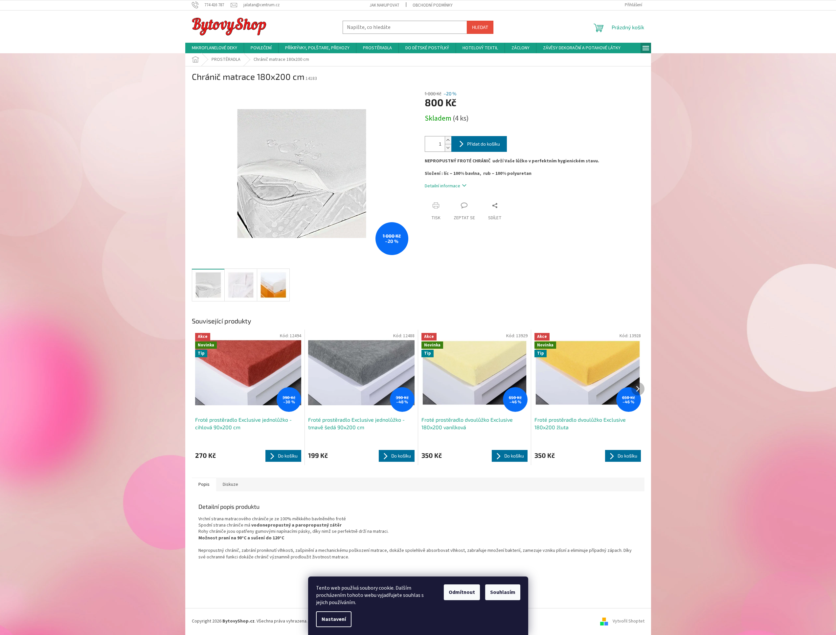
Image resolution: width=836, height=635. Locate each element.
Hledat (480, 27)
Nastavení (334, 619)
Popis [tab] (204, 484)
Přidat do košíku (483, 144)
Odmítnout (462, 592)
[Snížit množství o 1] (448, 148)
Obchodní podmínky (433, 5)
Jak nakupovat (384, 5)
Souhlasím (502, 592)
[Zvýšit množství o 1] (448, 140)
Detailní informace (442, 186)
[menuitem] (214, 48)
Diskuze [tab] (230, 484)
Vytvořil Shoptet (628, 621)
